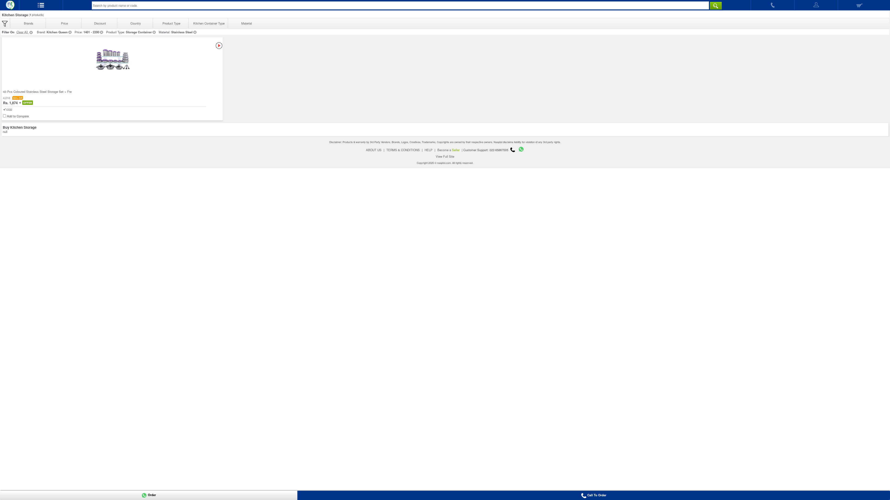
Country (135, 23)
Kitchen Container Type (209, 23)
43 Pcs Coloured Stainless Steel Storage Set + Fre (37, 91)
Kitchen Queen (57, 32)
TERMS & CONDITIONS (403, 150)
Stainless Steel (182, 32)
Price (64, 23)
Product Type (171, 23)
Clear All (22, 32)
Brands (28, 23)
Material (246, 23)
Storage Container (139, 32)
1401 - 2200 (91, 32)
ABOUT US (373, 150)
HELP (428, 150)
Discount (100, 23)
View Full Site (445, 156)
